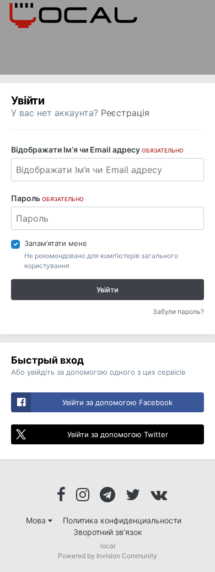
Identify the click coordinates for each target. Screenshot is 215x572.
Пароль (47, 198)
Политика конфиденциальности (122, 520)
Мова (37, 520)
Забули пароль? (178, 311)
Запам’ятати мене (55, 243)
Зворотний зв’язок (107, 532)
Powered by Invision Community (107, 556)
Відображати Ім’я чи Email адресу (97, 149)
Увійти (107, 289)
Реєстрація (125, 112)
